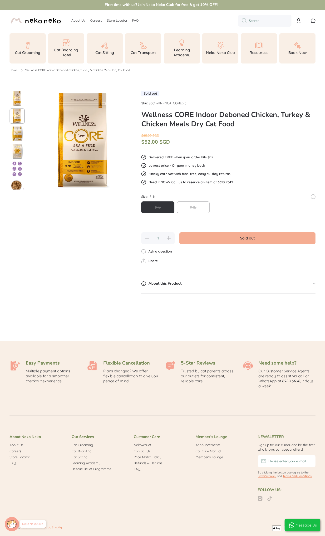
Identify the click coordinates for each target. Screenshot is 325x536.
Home (14, 70)
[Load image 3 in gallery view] (17, 133)
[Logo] (36, 21)
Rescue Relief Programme (92, 469)
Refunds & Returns (148, 463)
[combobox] (264, 21)
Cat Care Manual (208, 451)
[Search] (242, 21)
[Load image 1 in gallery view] (17, 98)
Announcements (208, 445)
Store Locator (20, 457)
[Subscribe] (309, 461)
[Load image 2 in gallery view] (17, 116)
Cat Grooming (82, 445)
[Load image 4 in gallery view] (17, 151)
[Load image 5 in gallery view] (17, 168)
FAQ (13, 463)
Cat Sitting (80, 457)
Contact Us (142, 451)
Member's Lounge (209, 457)
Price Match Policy (147, 457)
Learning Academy (86, 463)
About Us (17, 445)
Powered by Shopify (48, 527)
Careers (15, 451)
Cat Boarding (82, 451)
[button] (149, 260)
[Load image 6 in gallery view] (17, 186)
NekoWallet (142, 445)
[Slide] (313, 196)
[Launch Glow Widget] (12, 524)
